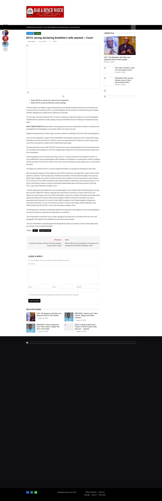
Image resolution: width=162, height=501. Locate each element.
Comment (31, 263)
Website (79, 287)
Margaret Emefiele (45, 230)
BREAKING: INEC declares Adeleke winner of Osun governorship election (124, 80)
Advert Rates (102, 495)
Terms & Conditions (91, 492)
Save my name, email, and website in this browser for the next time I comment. (54, 295)
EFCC (35, 230)
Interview (76, 27)
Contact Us (101, 492)
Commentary (54, 27)
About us (94, 495)
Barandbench (32, 41)
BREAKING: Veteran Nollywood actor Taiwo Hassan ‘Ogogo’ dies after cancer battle (48, 327)
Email (54, 287)
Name (30, 287)
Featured (29, 33)
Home (28, 27)
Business (62, 27)
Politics (69, 27)
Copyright (87, 495)
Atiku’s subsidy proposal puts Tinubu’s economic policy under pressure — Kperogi (86, 327)
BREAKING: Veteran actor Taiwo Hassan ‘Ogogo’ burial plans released (86, 316)
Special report (36, 27)
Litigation (46, 27)
